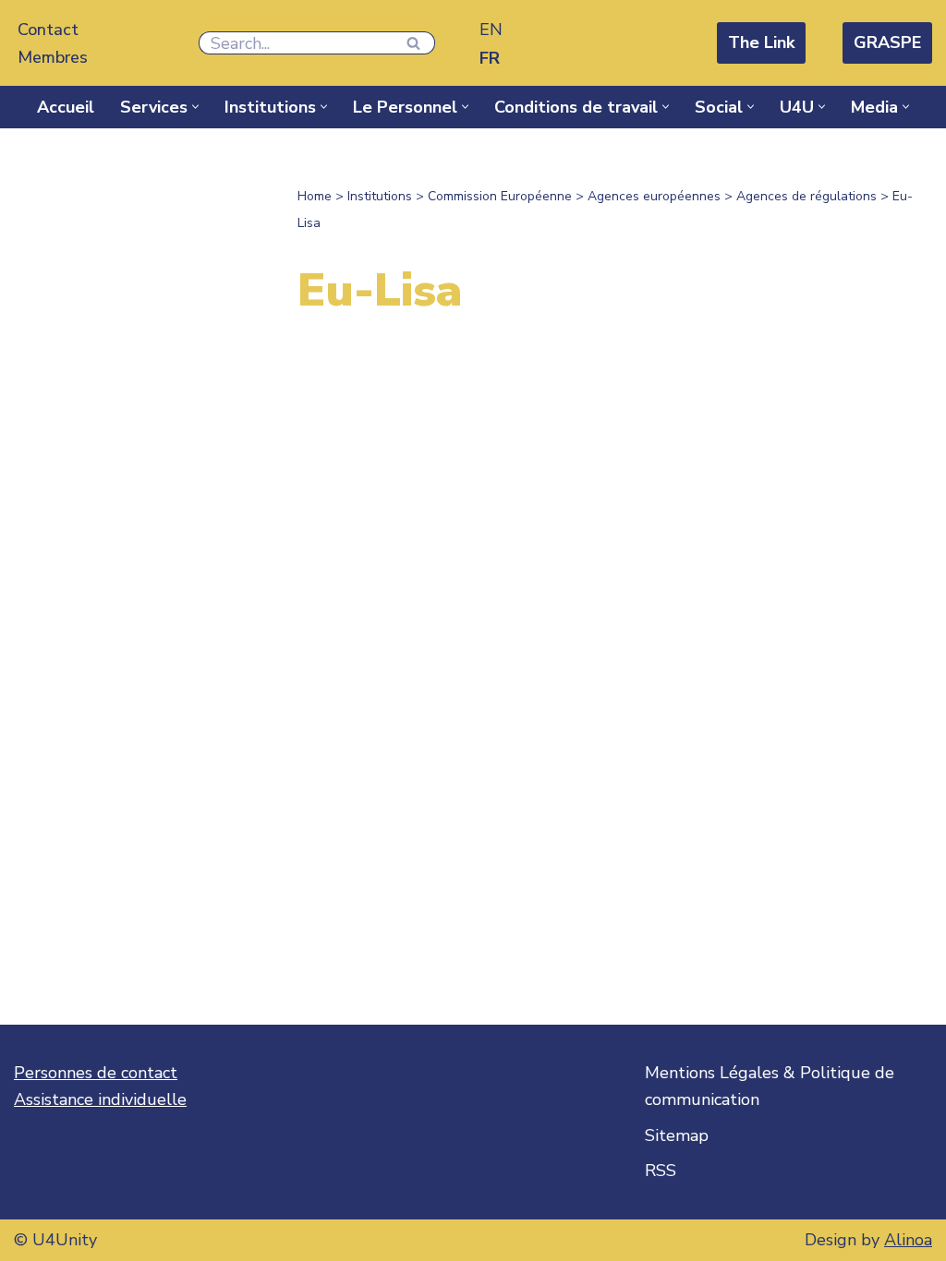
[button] (195, 106)
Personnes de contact (95, 1073)
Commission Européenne (500, 196)
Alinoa (908, 1240)
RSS (660, 1170)
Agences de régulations (806, 196)
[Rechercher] (414, 42)
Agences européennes (654, 196)
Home (314, 196)
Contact (48, 29)
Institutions (379, 196)
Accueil (65, 107)
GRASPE (887, 42)
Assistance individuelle (100, 1099)
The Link (761, 42)
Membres (53, 57)
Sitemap (677, 1135)
